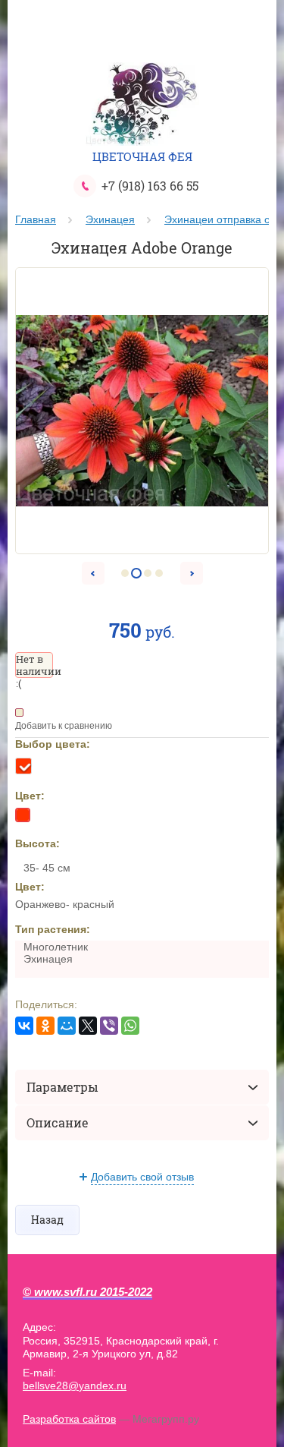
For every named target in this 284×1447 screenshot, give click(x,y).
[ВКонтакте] (24, 1026)
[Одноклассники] (45, 1026)
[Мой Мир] (67, 1026)
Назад (47, 1219)
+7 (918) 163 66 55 (149, 186)
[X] (88, 1026)
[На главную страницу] (142, 106)
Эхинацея (110, 219)
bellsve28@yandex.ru (74, 1385)
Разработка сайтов (69, 1419)
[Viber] (109, 1026)
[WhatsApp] (130, 1026)
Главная (35, 219)
